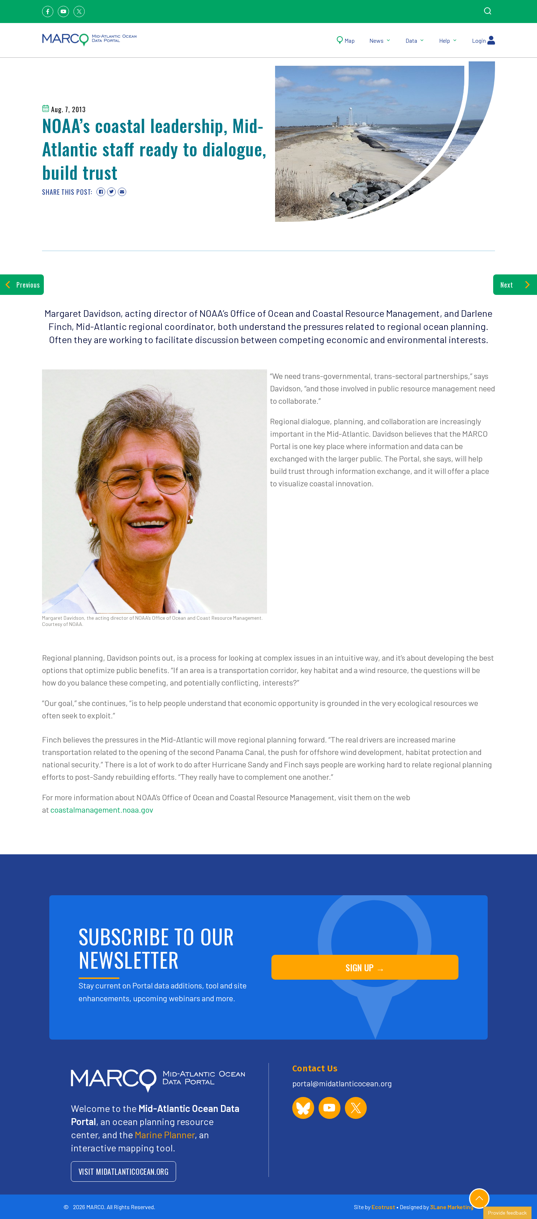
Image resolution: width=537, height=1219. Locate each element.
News (376, 40)
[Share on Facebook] (100, 191)
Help (444, 40)
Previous (28, 284)
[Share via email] (122, 191)
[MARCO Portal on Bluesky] (303, 1108)
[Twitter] (79, 11)
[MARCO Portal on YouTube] (329, 1108)
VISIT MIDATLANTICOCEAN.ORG (124, 1171)
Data (411, 40)
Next (506, 284)
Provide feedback (507, 1212)
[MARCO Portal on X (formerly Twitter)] (356, 1108)
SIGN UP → (365, 967)
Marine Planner (165, 1134)
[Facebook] (47, 11)
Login (479, 40)
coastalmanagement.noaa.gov (101, 809)
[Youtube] (63, 11)
